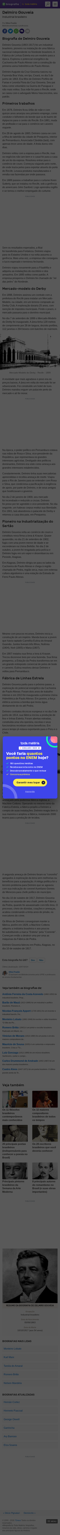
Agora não (30, 791)
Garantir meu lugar (28, 782)
